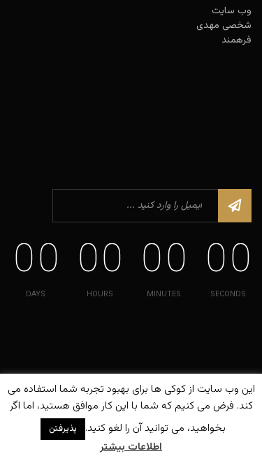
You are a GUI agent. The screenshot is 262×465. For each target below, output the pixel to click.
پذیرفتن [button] (63, 429)
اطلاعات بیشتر (131, 447)
